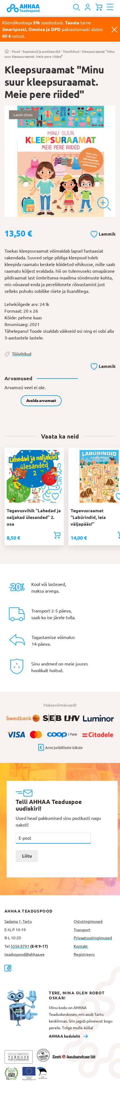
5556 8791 (20, 946)
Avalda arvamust (41, 400)
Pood (16, 51)
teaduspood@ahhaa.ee (24, 954)
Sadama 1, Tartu (18, 921)
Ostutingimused (88, 921)
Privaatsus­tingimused (93, 938)
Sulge (114, 29)
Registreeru (84, 954)
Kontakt (81, 946)
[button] (103, 233)
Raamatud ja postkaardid (41, 51)
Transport (82, 930)
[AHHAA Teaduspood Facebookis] (36, 967)
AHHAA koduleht (64, 1036)
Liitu (27, 855)
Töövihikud (71, 51)
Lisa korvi (57, 535)
